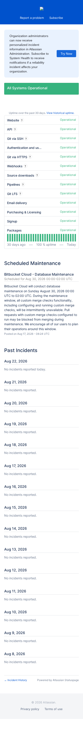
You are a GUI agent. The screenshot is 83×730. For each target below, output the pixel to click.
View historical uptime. (60, 113)
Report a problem (32, 17)
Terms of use (53, 709)
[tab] (7, 237)
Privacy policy (30, 709)
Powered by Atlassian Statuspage (58, 680)
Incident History (15, 680)
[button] (56, 17)
